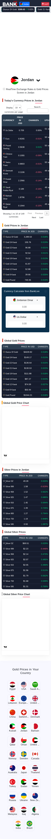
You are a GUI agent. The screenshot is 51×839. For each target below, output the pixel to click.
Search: (37, 107)
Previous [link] (39, 213)
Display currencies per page (14, 109)
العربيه (46, 3)
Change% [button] (34, 120)
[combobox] (25, 300)
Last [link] (41, 217)
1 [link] (46, 213)
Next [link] (34, 217)
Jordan (26, 4)
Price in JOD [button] (20, 120)
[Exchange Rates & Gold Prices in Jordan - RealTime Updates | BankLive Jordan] (10, 3)
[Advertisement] (25, 42)
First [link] (30, 213)
